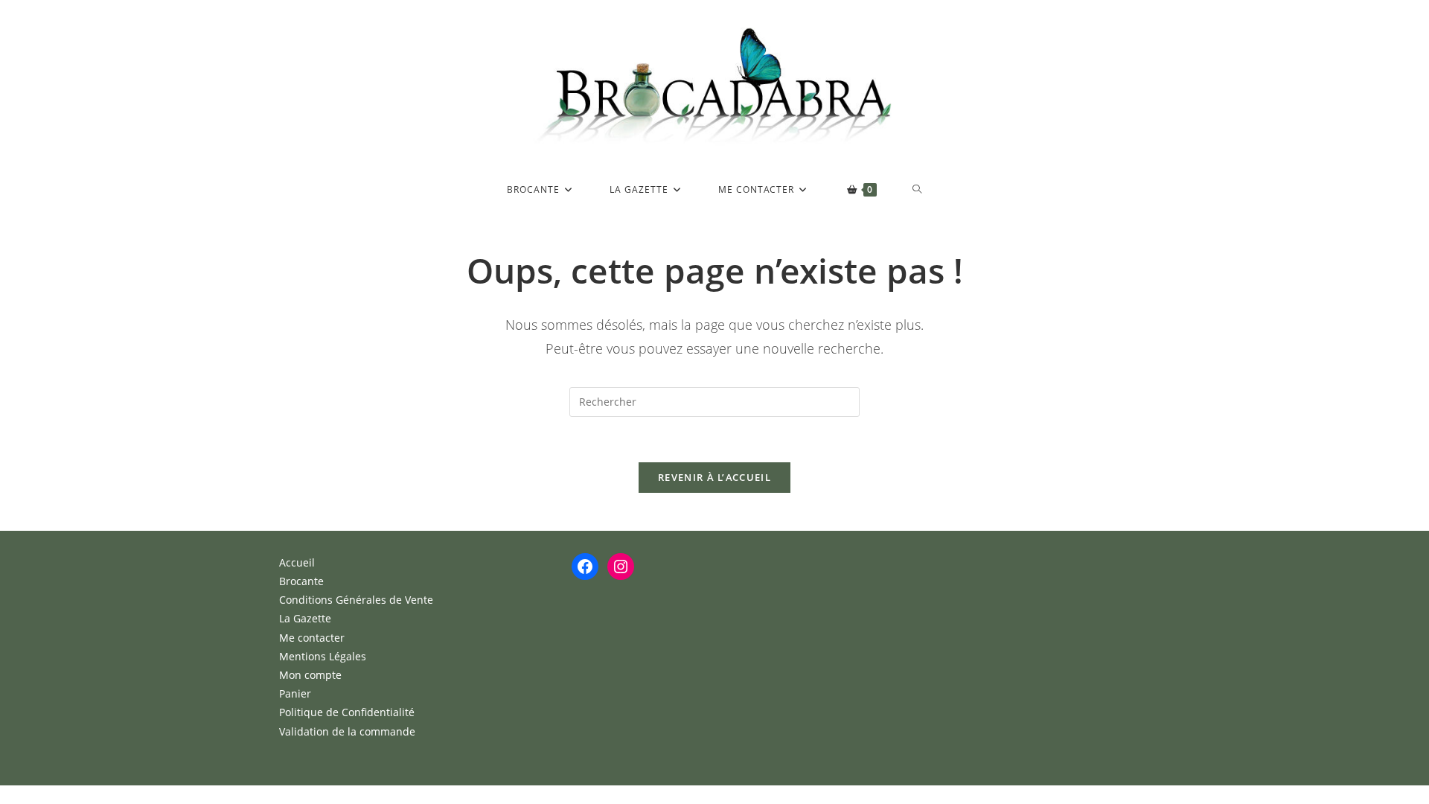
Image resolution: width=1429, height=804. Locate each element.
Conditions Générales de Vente (356, 600)
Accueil (297, 562)
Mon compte (310, 675)
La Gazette (305, 618)
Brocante (301, 581)
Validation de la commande (347, 731)
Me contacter (312, 638)
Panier (295, 693)
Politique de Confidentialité (347, 712)
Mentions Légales (322, 656)
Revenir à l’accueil (714, 477)
